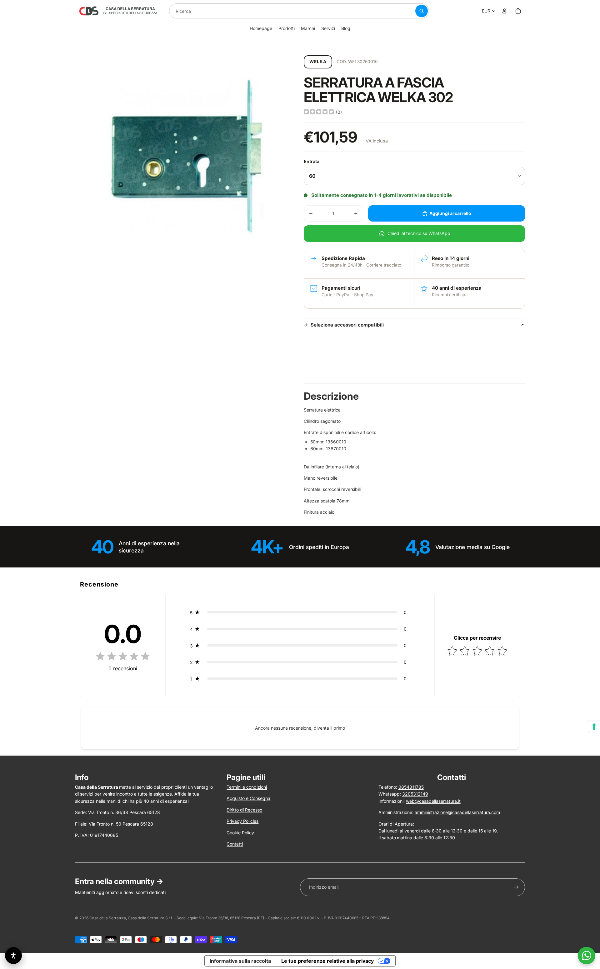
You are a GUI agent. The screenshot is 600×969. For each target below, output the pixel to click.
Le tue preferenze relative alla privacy (327, 961)
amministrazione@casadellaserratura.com (457, 812)
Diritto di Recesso (244, 809)
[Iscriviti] (516, 887)
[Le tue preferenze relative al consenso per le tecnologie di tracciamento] (594, 727)
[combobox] (284, 11)
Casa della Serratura (107, 918)
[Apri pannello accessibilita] (13, 955)
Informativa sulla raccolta (240, 961)
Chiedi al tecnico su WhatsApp (419, 233)
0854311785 (411, 787)
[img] (319, 112)
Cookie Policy (240, 832)
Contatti (235, 844)
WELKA (318, 61)
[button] (300, 612)
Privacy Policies (242, 821)
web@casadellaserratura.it (433, 801)
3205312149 (415, 794)
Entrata (311, 161)
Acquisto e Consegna (248, 798)
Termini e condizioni (247, 787)
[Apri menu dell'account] (504, 11)
